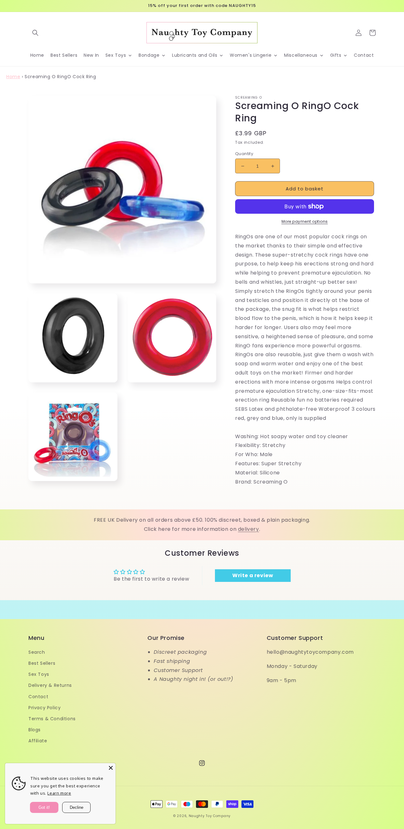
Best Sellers (41, 663)
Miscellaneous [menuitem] (301, 55)
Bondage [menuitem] (149, 55)
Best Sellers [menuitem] (63, 55)
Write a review (252, 575)
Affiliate (37, 741)
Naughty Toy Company (210, 816)
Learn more (59, 793)
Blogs (34, 730)
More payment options (305, 221)
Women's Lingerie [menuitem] (251, 55)
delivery (248, 529)
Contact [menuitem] (364, 55)
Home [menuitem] (37, 55)
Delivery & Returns (50, 685)
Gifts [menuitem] (336, 55)
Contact (38, 696)
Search (36, 652)
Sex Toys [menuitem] (115, 55)
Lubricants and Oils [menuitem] (194, 55)
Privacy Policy (44, 707)
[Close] (111, 768)
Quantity (244, 154)
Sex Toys (38, 674)
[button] (35, 33)
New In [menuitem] (91, 55)
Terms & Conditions (52, 719)
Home (13, 76)
